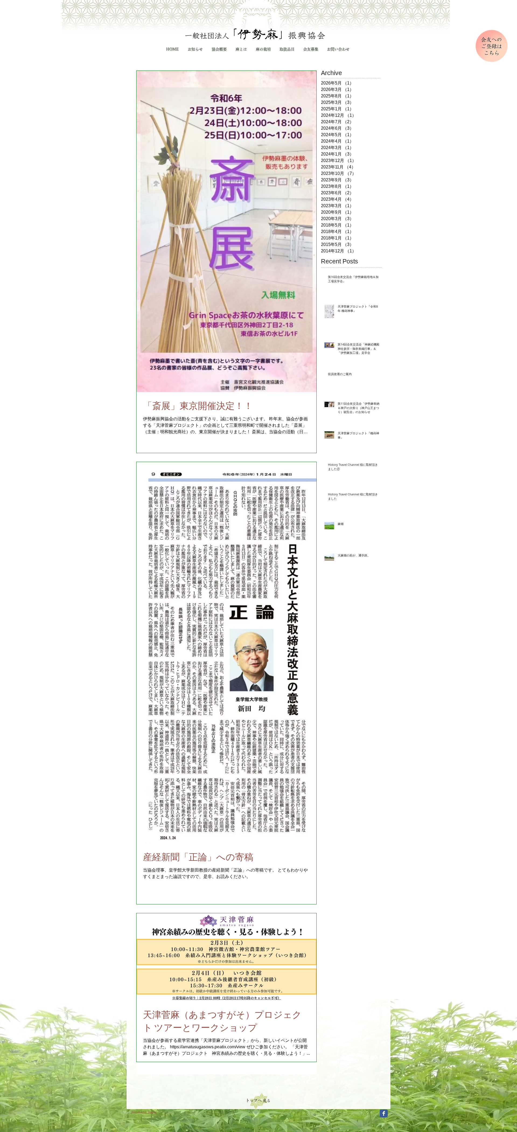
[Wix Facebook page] (384, 1113)
